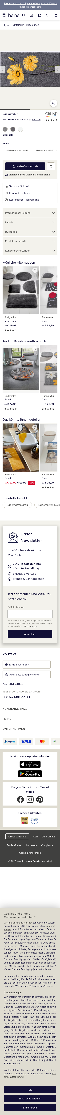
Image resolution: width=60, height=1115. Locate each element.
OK (30, 1089)
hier (6, 966)
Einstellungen (30, 1107)
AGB (35, 836)
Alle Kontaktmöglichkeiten (24, 674)
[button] (4, 15)
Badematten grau (17, 504)
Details (9, 222)
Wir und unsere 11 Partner (18, 922)
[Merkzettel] (48, 15)
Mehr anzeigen (30, 626)
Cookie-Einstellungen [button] (30, 852)
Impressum (31, 845)
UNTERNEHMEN (14, 729)
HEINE (7, 719)
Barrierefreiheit (14, 845)
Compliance (47, 845)
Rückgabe (11, 231)
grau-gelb (8, 135)
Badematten (32, 25)
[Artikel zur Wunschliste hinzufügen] (51, 166)
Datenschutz (48, 836)
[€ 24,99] (21, 369)
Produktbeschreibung (18, 212)
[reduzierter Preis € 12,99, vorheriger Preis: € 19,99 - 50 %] (21, 447)
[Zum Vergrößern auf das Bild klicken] (53, 103)
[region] (30, 1011)
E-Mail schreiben (17, 665)
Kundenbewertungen (17, 250)
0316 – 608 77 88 (16, 697)
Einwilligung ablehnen (30, 1098)
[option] (5, 129)
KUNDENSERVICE (15, 709)
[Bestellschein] (40, 15)
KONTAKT (9, 654)
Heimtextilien (17, 25)
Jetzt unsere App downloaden (30, 756)
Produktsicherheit (15, 241)
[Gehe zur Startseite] (14, 15)
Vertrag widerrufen (17, 836)
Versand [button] (36, 119)
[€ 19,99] (21, 290)
